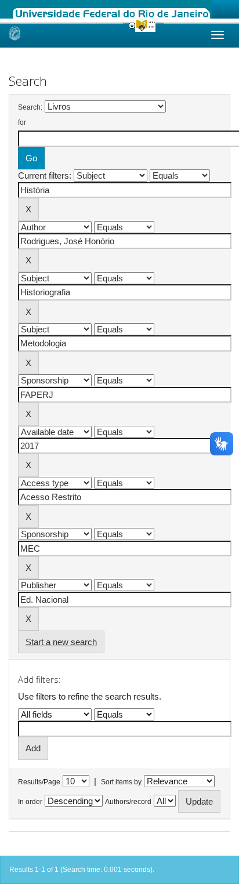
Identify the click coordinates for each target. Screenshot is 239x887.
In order (30, 802)
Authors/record (128, 802)
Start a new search (61, 642)
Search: (30, 107)
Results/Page (39, 782)
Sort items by (121, 782)
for (22, 122)
